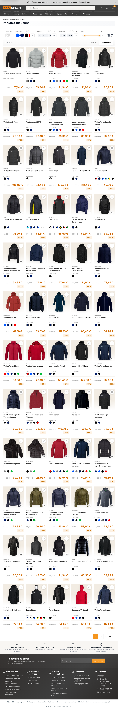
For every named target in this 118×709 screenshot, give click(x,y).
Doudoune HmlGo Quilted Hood (79, 221)
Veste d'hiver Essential (103, 366)
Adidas (29, 169)
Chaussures (37, 14)
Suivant (108, 637)
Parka (28, 464)
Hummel (75, 71)
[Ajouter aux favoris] (21, 50)
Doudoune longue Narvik (81, 317)
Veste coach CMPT (33, 122)
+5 (41, 227)
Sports (75, 14)
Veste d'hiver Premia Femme (102, 123)
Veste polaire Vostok (57, 366)
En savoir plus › (85, 2)
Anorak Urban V (32, 220)
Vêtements (49, 14)
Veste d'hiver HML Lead (103, 561)
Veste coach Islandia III (58, 561)
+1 (32, 35)
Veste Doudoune (32, 73)
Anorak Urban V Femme (12, 220)
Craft (74, 559)
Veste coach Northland (81, 171)
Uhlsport (98, 364)
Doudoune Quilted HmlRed (79, 513)
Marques (86, 14)
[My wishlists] (107, 8)
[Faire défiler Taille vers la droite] (51, 31)
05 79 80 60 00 (106, 689)
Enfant (24, 14)
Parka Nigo (53, 220)
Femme (16, 14)
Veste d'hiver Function (12, 73)
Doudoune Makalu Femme (101, 269)
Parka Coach (54, 415)
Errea (96, 71)
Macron (75, 169)
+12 (76, 35)
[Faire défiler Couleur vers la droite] (29, 31)
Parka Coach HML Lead (12, 610)
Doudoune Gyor (9, 317)
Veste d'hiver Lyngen (34, 366)
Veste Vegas (99, 73)
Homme (7, 14)
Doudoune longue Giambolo (101, 416)
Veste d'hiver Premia (11, 171)
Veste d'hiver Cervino (102, 610)
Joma (96, 169)
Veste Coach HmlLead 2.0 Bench (80, 74)
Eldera (52, 217)
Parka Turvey (54, 317)
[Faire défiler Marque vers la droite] (73, 31)
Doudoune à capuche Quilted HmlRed (11, 513)
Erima (28, 120)
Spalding (6, 461)
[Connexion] (101, 8)
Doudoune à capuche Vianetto (34, 416)
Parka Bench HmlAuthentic (77, 269)
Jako (5, 71)
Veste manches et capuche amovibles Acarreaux (102, 465)
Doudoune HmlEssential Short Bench (35, 269)
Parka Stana (31, 610)
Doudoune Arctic (33, 317)
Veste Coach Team (56, 464)
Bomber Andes (100, 317)
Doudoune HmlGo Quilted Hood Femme (11, 269)
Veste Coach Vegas (10, 122)
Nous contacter (105, 692)
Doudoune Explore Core (81, 561)
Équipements (62, 14)
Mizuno (6, 559)
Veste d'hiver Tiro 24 (34, 171)
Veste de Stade (54, 73)
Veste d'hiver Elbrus (11, 366)
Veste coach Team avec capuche (81, 465)
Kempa (74, 364)
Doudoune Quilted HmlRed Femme (56, 513)
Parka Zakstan (54, 610)
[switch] (8, 35)
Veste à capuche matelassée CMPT (79, 123)
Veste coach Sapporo (11, 561)
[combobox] (60, 8)
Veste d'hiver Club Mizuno (33, 562)
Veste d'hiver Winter (80, 366)
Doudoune (76, 415)
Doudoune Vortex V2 (80, 610)
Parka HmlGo (99, 220)
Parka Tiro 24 (54, 171)
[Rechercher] (29, 8)
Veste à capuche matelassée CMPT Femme (56, 123)
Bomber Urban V (100, 171)
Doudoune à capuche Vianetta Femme (11, 416)
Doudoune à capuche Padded (11, 465)
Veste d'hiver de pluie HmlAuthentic (57, 269)
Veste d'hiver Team (101, 512)
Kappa (5, 413)
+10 (54, 35)
